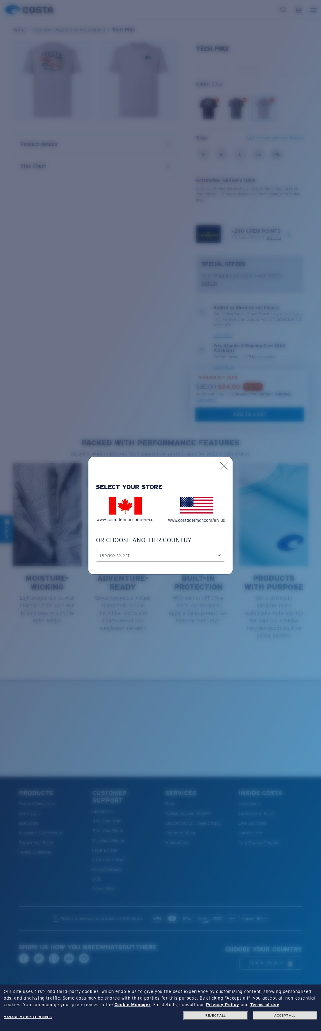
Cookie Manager (132, 1004)
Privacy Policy (222, 1004)
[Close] (224, 466)
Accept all (285, 1015)
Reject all (215, 1015)
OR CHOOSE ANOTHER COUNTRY (144, 540)
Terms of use (264, 1004)
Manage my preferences (28, 1017)
